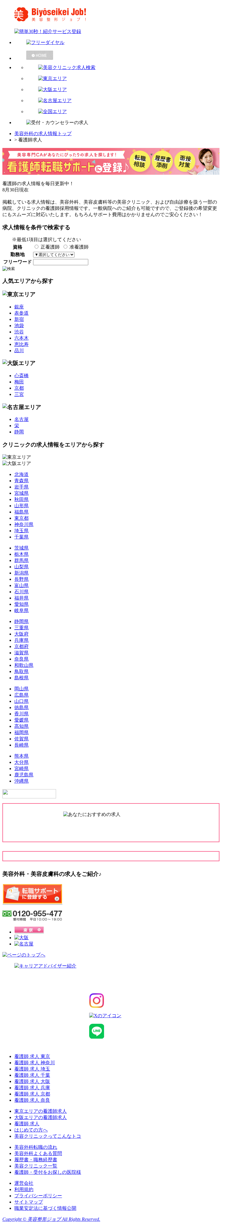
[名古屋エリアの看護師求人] (126, 101)
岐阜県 (21, 610)
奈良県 (21, 658)
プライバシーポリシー (38, 1195)
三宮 (19, 394)
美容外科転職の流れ (35, 1147)
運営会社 (23, 1183)
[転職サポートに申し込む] (32, 903)
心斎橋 (21, 375)
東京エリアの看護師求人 (40, 1111)
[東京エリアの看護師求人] (126, 79)
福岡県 (21, 732)
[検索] (126, 68)
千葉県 (21, 536)
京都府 (21, 646)
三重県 (21, 627)
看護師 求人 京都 (32, 1093)
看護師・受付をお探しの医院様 (47, 1172)
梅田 (19, 381)
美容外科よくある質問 (38, 1153)
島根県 (21, 677)
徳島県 (21, 707)
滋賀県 (21, 652)
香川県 (21, 713)
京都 (19, 388)
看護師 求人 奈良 (32, 1100)
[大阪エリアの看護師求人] (126, 90)
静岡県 (21, 621)
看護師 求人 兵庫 (32, 1087)
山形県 (21, 505)
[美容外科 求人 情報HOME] (120, 55)
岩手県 (21, 486)
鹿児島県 (23, 774)
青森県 (21, 480)
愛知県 (21, 604)
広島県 (21, 694)
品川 (19, 350)
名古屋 (21, 419)
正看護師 (50, 246)
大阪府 (21, 633)
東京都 (21, 518)
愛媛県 (21, 719)
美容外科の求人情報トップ (43, 133)
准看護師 (79, 246)
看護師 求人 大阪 (32, 1081)
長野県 (21, 579)
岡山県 (21, 688)
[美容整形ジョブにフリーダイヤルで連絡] (120, 43)
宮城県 (21, 493)
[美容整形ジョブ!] (114, 14)
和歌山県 (23, 665)
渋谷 (19, 331)
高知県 (21, 726)
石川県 (21, 591)
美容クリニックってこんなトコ (47, 1136)
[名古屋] (23, 943)
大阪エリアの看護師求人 (40, 1117)
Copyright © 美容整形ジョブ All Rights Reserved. (51, 1219)
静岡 (19, 431)
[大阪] (21, 937)
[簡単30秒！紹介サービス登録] (114, 32)
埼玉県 (21, 530)
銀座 (19, 306)
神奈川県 (23, 524)
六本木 (21, 338)
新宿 (19, 319)
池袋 (19, 325)
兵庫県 (21, 640)
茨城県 (21, 547)
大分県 (21, 762)
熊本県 (21, 756)
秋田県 (21, 499)
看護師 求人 (26, 1123)
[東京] (29, 931)
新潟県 (21, 572)
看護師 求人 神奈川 (34, 1062)
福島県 (21, 511)
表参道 (21, 313)
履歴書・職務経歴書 (35, 1159)
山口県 (21, 701)
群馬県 (21, 560)
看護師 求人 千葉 (32, 1075)
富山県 (21, 585)
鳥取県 (21, 671)
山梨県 (21, 566)
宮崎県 (21, 768)
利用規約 (23, 1189)
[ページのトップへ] (23, 954)
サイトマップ (28, 1201)
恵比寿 (21, 344)
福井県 (21, 597)
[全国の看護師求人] (126, 112)
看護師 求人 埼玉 (32, 1068)
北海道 (21, 474)
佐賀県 (21, 738)
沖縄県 (21, 781)
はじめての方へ (31, 1129)
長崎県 (21, 745)
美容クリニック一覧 (35, 1165)
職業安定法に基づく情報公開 (45, 1208)
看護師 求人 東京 (32, 1056)
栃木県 (21, 554)
